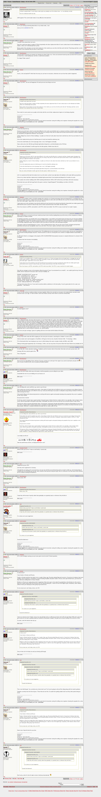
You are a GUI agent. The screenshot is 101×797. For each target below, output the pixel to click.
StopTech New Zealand (90, 66)
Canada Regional (16, 1)
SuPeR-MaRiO (7, 506)
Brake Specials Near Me (72, 790)
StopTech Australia (89, 69)
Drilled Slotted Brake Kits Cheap (36, 790)
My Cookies (6, 786)
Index (15, 778)
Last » (81, 5)
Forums (9, 1)
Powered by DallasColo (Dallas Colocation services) (50, 786)
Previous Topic (8, 778)
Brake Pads (11, 790)
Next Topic (20, 778)
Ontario (23, 1)
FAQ (60, 3)
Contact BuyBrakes (89, 73)
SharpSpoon (22, 24)
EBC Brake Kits (49, 790)
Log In (95, 1)
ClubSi (5, 1)
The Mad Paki (24, 782)
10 (78, 5)
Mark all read (12, 786)
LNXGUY (11, 782)
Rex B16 (87, 32)
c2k (20, 385)
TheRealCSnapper (17, 782)
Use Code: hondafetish (90, 76)
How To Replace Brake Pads (86, 790)
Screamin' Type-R (23, 448)
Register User (41, 3)
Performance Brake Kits (59, 790)
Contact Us (89, 786)
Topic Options (6, 5)
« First (71, 5)
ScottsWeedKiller (89, 12)
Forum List (48, 3)
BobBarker (87, 9)
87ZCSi (5, 26)
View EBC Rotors (89, 61)
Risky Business (23, 7)
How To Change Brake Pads (21, 790)
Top (4, 21)
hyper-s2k (6, 256)
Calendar (55, 3)
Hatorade (22, 127)
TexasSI (87, 20)
